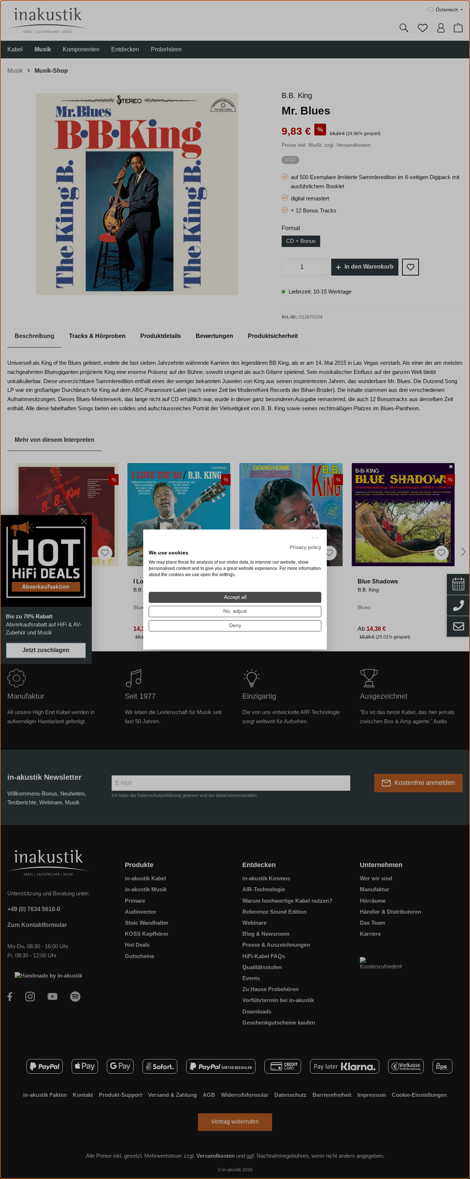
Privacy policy (305, 547)
